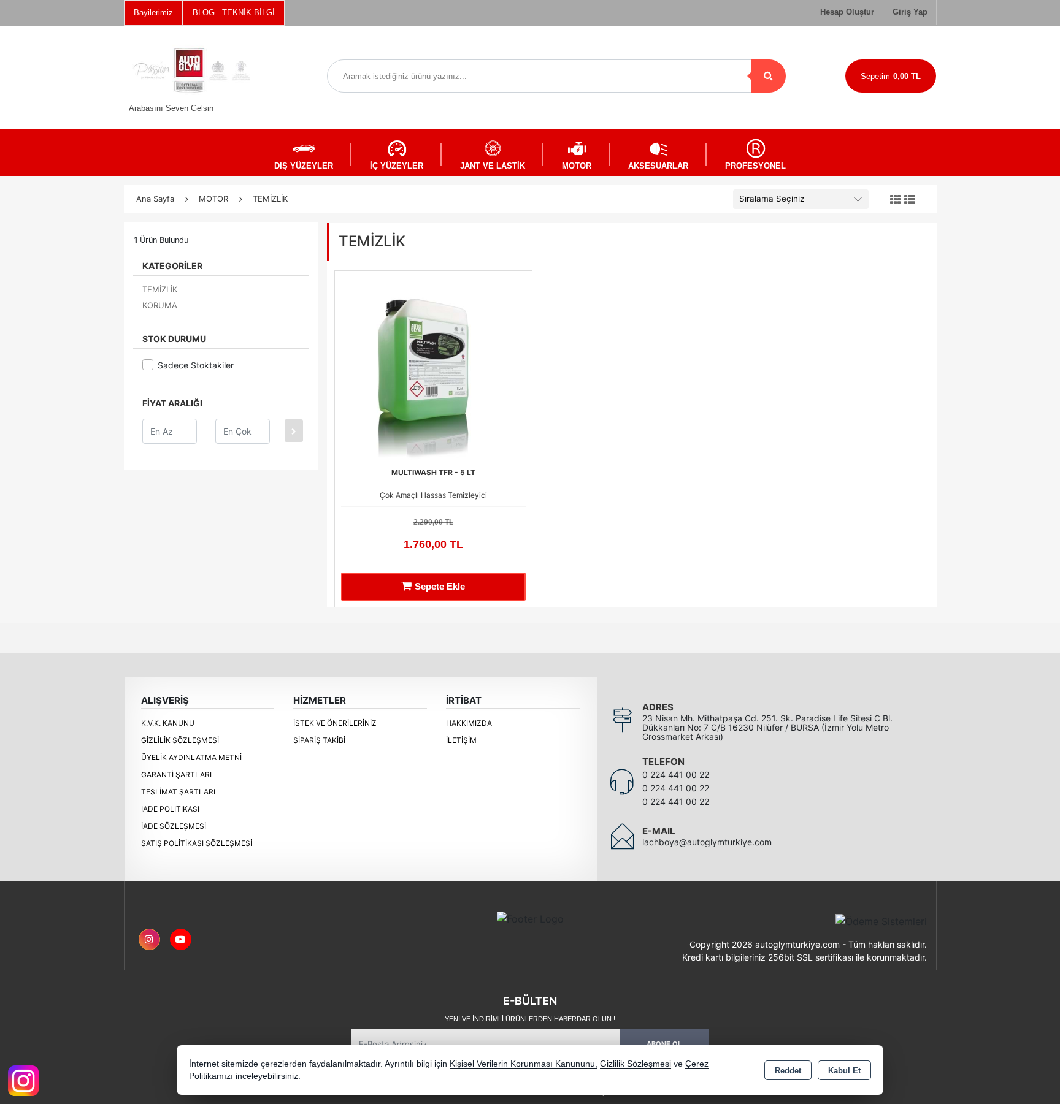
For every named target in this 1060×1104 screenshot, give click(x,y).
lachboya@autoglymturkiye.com (707, 842)
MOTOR (576, 165)
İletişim (461, 740)
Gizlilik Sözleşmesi (180, 740)
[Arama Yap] (768, 76)
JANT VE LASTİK (492, 165)
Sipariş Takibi (319, 740)
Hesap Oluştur (847, 12)
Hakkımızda (469, 723)
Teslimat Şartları (178, 791)
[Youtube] (180, 939)
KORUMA (159, 305)
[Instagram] (149, 939)
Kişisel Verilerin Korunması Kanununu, (523, 1063)
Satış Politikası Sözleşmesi (196, 843)
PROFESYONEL (755, 165)
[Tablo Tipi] (909, 200)
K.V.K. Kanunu (167, 723)
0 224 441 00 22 (675, 774)
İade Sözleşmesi (173, 826)
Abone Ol (664, 1044)
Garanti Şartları (176, 774)
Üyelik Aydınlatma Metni (191, 757)
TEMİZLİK (159, 289)
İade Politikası (170, 808)
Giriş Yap (910, 12)
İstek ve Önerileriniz (335, 723)
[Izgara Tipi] (895, 200)
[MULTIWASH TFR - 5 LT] (433, 368)
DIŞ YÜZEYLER (303, 165)
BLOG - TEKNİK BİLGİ (234, 12)
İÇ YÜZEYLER (396, 165)
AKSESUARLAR (658, 165)
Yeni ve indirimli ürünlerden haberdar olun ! (530, 1018)
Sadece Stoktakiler (196, 365)
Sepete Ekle (440, 586)
